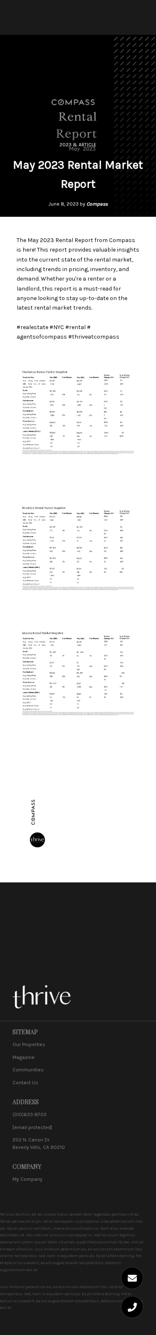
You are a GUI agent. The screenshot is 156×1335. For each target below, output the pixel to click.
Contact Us (25, 1082)
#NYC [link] (57, 327)
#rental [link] (75, 327)
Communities (28, 1070)
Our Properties (28, 1044)
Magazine (23, 1057)
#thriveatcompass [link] (93, 336)
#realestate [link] (32, 327)
